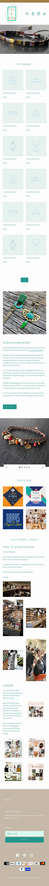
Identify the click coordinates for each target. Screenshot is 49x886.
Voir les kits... (10, 407)
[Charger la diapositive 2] (22, 467)
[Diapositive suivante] (42, 467)
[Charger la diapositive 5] (29, 467)
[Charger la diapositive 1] (20, 467)
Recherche (8, 800)
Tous (24, 280)
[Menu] (44, 13)
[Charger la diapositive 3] (24, 467)
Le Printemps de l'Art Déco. (36, 350)
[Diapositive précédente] (6, 467)
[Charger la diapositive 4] (27, 467)
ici (14, 726)
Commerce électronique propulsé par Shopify (30, 878)
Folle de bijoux (15, 878)
